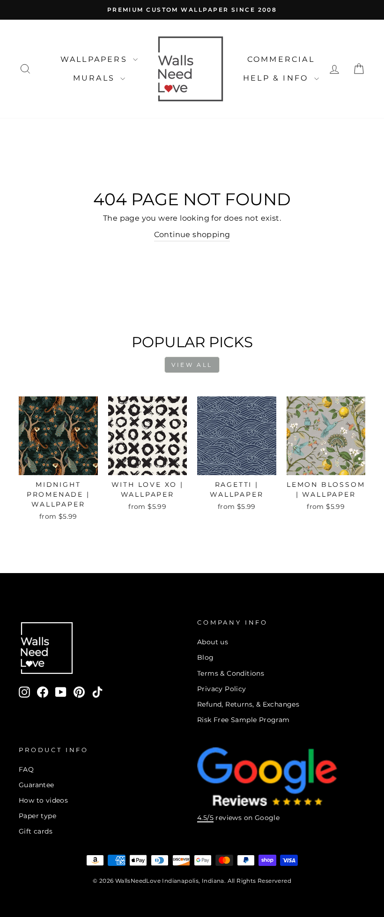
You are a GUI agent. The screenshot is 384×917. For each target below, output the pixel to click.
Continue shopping (192, 234)
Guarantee (36, 785)
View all (192, 364)
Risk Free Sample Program (243, 719)
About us (212, 642)
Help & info (277, 78)
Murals (95, 78)
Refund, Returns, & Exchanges (248, 704)
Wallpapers (95, 59)
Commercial (281, 59)
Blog (205, 657)
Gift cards (35, 831)
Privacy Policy (221, 689)
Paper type (37, 816)
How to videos (43, 800)
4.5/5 (205, 817)
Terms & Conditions (230, 673)
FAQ (26, 769)
